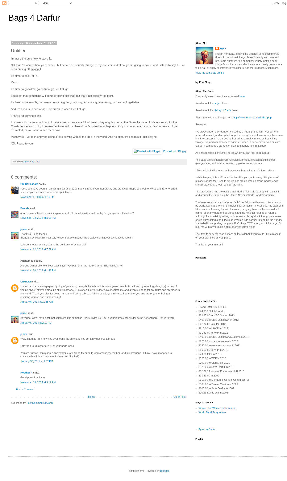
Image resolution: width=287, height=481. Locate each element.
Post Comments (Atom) (39, 402)
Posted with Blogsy (175, 151)
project (217, 103)
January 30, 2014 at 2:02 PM (36, 361)
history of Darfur (222, 110)
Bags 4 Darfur (34, 17)
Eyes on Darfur (207, 429)
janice (24, 334)
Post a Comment (25, 389)
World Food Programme (212, 412)
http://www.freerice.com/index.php (252, 117)
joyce (23, 229)
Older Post (180, 396)
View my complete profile (209, 72)
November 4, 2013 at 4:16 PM (37, 197)
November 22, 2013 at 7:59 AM (38, 249)
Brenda (24, 208)
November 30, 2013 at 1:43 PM (38, 270)
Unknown (26, 281)
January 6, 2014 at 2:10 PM (35, 322)
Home (91, 396)
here (242, 96)
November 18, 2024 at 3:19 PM (38, 382)
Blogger (164, 470)
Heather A (26, 372)
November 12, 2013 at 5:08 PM (38, 217)
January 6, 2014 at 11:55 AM (36, 301)
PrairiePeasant (29, 184)
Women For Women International (217, 408)
